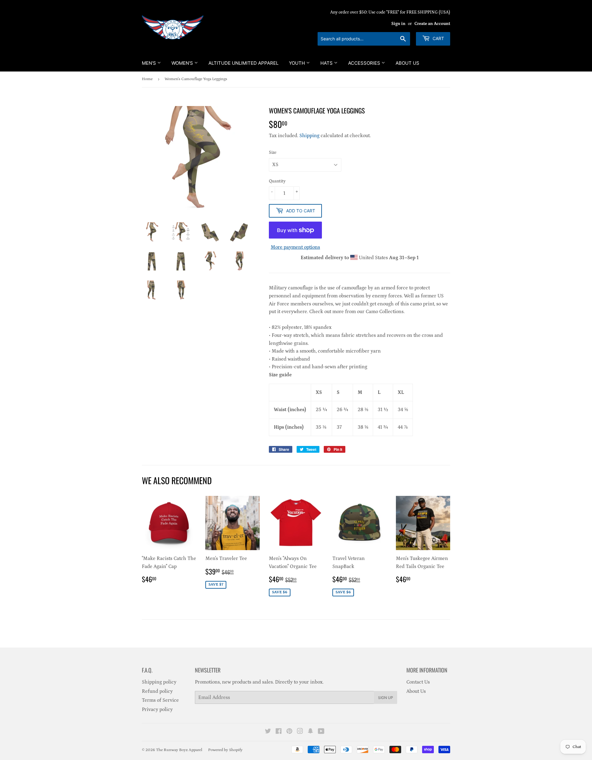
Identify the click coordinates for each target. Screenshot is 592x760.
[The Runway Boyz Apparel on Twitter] (268, 732)
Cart (437, 38)
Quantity (277, 181)
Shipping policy (159, 682)
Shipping (309, 135)
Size (273, 152)
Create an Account (432, 23)
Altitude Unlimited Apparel (243, 63)
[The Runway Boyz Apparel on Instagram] (300, 732)
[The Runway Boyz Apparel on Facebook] (278, 732)
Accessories (364, 63)
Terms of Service (160, 700)
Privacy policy (157, 709)
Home (147, 79)
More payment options (295, 247)
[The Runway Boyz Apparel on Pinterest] (289, 732)
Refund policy (157, 691)
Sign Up (385, 697)
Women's (182, 63)
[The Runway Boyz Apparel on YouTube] (321, 732)
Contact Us (418, 682)
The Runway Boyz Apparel (179, 750)
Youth (297, 63)
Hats (327, 63)
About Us (407, 63)
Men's (149, 63)
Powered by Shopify (225, 750)
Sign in (398, 23)
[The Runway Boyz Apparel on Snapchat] (310, 732)
